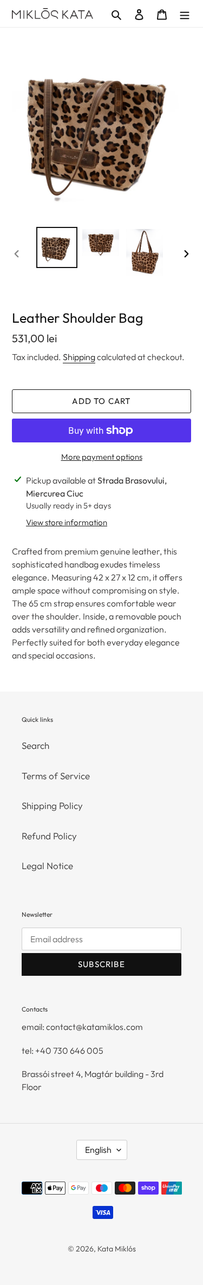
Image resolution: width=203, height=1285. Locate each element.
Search (35, 745)
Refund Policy (49, 836)
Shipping (79, 356)
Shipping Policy (52, 805)
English (98, 1149)
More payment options (101, 457)
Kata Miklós (116, 1249)
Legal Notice (47, 865)
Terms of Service (56, 775)
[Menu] (184, 13)
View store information (66, 522)
